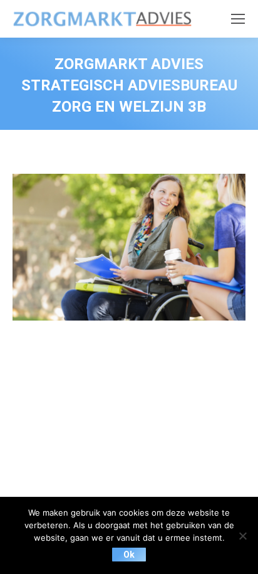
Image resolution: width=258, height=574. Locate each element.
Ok (129, 555)
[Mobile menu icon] (237, 18)
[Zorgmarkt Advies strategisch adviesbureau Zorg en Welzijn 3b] (129, 247)
